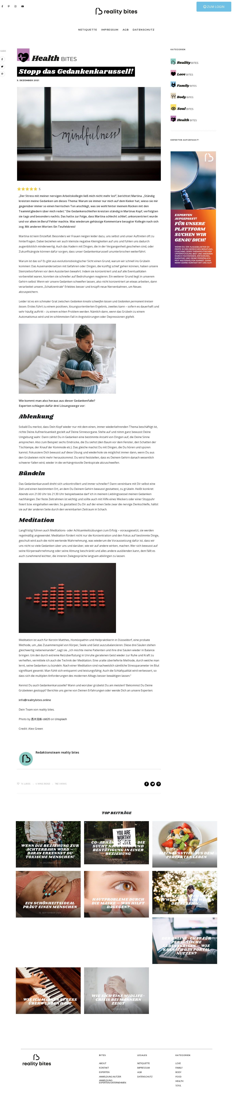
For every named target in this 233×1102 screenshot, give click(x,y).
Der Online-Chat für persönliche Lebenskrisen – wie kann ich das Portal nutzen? (186, 946)
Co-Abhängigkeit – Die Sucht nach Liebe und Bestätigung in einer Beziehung (118, 848)
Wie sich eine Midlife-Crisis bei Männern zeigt (118, 999)
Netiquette (87, 29)
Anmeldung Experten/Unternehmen (112, 1081)
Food (178, 1077)
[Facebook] (2, 6)
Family (179, 1068)
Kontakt (104, 1068)
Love (178, 1063)
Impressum (110, 29)
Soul (178, 1085)
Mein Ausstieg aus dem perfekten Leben (186, 855)
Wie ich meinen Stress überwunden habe (50, 1001)
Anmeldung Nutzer (110, 1077)
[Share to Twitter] (152, 784)
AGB (126, 29)
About (102, 1063)
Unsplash (61, 719)
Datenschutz (144, 29)
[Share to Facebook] (146, 784)
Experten (104, 1072)
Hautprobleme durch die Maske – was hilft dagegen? (118, 903)
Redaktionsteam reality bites (57, 752)
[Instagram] (15, 6)
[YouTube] (22, 6)
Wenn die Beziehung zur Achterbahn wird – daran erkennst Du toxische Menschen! (50, 851)
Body (178, 1072)
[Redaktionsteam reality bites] (26, 759)
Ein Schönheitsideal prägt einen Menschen (50, 905)
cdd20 (40, 719)
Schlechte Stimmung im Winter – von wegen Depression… (186, 899)
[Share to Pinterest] (158, 784)
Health (179, 1081)
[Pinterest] (9, 6)
